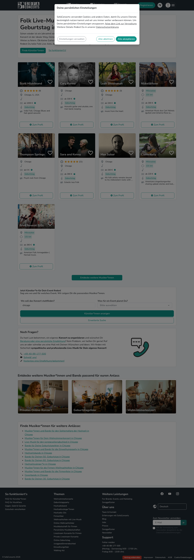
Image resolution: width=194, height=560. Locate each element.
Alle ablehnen (105, 39)
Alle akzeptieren (126, 39)
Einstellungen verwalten (71, 39)
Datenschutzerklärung (107, 27)
